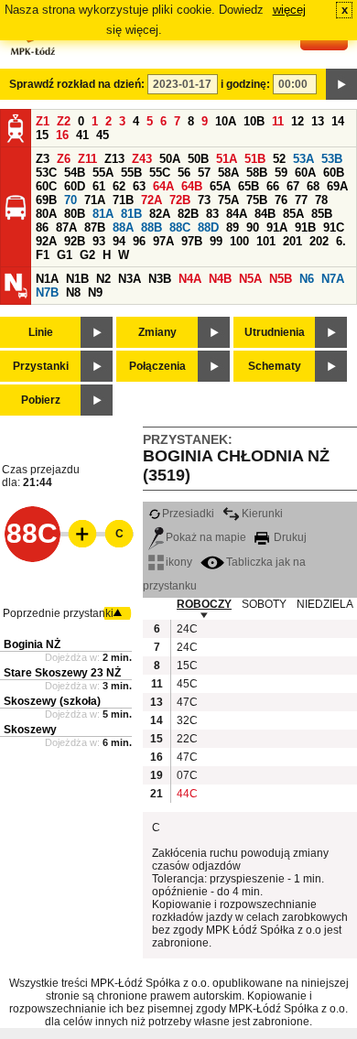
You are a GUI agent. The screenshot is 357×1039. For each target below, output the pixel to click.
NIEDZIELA (325, 604)
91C (333, 227)
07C (186, 775)
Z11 (87, 159)
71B (123, 200)
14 (337, 121)
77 (301, 200)
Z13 (114, 159)
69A (337, 186)
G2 (87, 255)
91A (276, 227)
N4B (220, 279)
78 (321, 200)
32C (186, 720)
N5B (280, 279)
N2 (103, 279)
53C (46, 172)
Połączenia (157, 366)
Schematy (274, 366)
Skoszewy (30, 729)
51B (254, 159)
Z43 (142, 159)
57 (204, 172)
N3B (159, 279)
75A (228, 200)
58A (228, 172)
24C (186, 628)
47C (186, 702)
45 (102, 135)
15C (186, 665)
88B (151, 227)
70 (70, 200)
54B (74, 172)
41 (82, 135)
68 (313, 186)
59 (281, 172)
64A (163, 186)
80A (46, 214)
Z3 (42, 159)
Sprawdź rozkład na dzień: (77, 84)
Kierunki (262, 513)
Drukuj (289, 537)
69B (46, 200)
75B (256, 200)
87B (94, 227)
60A (305, 172)
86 (42, 227)
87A (66, 227)
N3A (129, 279)
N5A (250, 279)
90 (252, 227)
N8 (73, 292)
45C (186, 683)
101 (266, 241)
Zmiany (157, 332)
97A (163, 241)
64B (191, 186)
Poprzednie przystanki (58, 613)
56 (184, 172)
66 (272, 186)
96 (139, 241)
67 (293, 186)
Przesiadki (188, 513)
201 (292, 241)
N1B (77, 279)
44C (186, 793)
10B (254, 121)
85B (321, 214)
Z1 (42, 121)
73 (204, 200)
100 (239, 241)
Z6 (63, 159)
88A (123, 227)
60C (46, 186)
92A (46, 241)
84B (265, 214)
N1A (47, 279)
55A (103, 172)
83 (212, 214)
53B (331, 159)
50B (198, 159)
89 (232, 227)
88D (208, 227)
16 (62, 135)
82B (188, 214)
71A (94, 200)
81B (131, 214)
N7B (47, 292)
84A (236, 214)
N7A (332, 279)
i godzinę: (245, 84)
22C (186, 738)
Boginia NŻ (32, 644)
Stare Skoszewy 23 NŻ (62, 672)
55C (159, 172)
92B (74, 241)
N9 (95, 292)
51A (226, 159)
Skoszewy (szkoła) (52, 701)
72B (179, 200)
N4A (189, 279)
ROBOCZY (204, 604)
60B (333, 172)
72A (151, 200)
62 (119, 186)
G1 (64, 255)
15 (42, 135)
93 (98, 241)
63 (139, 186)
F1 (42, 255)
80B (74, 214)
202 (319, 241)
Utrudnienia (274, 332)
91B (305, 227)
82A (159, 214)
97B (191, 241)
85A (293, 214)
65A (220, 186)
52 (279, 159)
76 (281, 200)
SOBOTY (264, 604)
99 (216, 241)
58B (256, 172)
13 (317, 121)
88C (179, 227)
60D (74, 186)
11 (278, 121)
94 (119, 241)
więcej (289, 9)
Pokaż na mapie (206, 537)
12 (297, 121)
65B (248, 186)
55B (131, 172)
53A (303, 159)
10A (225, 121)
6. (341, 241)
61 (98, 186)
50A (169, 159)
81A (103, 214)
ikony (179, 562)
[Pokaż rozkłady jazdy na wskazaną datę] (341, 84)
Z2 (63, 121)
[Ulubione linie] (77, 533)
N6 (306, 279)
